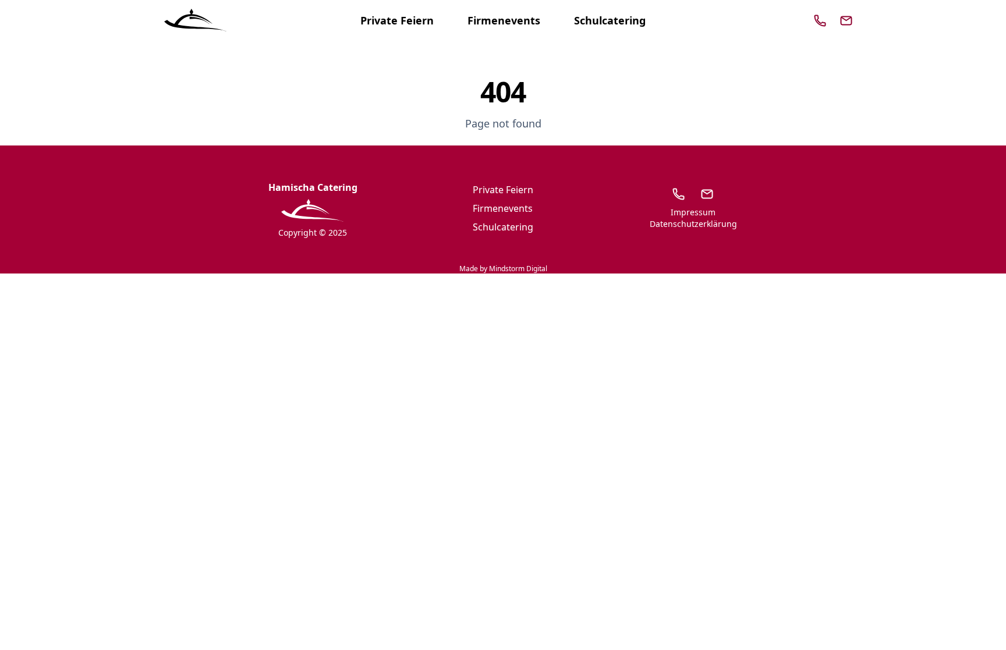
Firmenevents (503, 20)
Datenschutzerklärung (693, 223)
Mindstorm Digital (518, 269)
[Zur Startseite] (196, 20)
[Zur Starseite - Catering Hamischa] (313, 210)
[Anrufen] (820, 20)
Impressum (693, 212)
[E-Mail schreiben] (707, 194)
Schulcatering (610, 20)
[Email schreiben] (846, 20)
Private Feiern (397, 20)
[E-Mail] (846, 21)
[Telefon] (820, 21)
